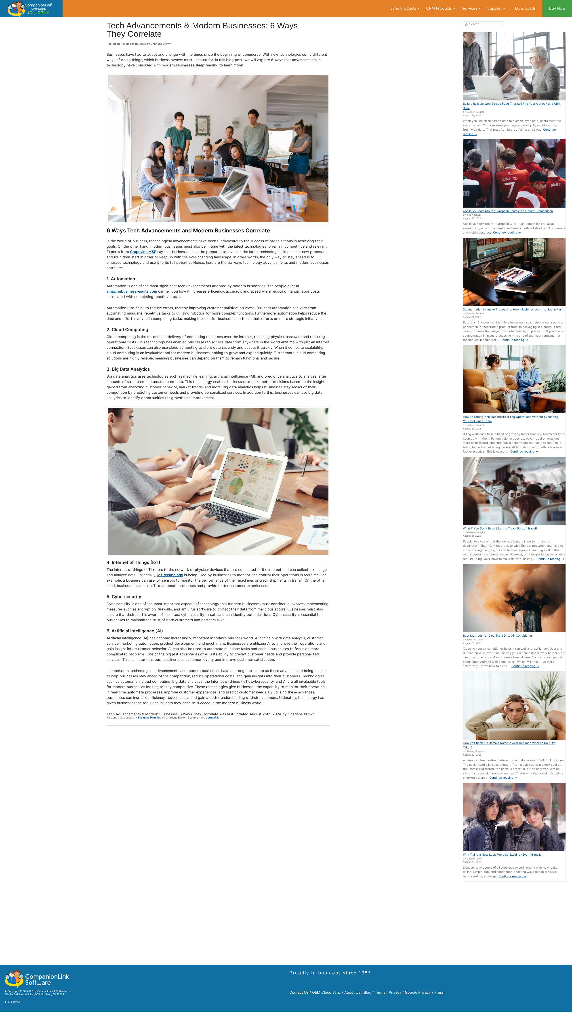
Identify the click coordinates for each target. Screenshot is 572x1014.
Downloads (525, 8)
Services (470, 8)
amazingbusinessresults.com (132, 291)
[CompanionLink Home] (31, 8)
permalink (212, 717)
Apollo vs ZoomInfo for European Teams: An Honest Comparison (508, 211)
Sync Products (403, 8)
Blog (367, 992)
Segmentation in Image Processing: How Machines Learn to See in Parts (513, 309)
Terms (380, 992)
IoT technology (170, 575)
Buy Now (557, 8)
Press (439, 992)
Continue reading (507, 232)
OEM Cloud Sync (326, 992)
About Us (352, 992)
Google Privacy (418, 992)
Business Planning (149, 717)
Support (495, 8)
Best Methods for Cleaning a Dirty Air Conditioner (497, 635)
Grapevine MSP (143, 251)
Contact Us (299, 992)
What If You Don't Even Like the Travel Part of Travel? (500, 528)
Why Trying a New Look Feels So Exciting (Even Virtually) (503, 854)
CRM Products (439, 8)
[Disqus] (218, 787)
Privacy (395, 992)
